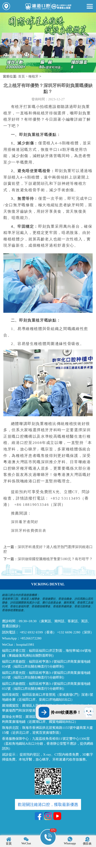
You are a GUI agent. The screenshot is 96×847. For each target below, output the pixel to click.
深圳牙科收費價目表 (28, 530)
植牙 (19, 107)
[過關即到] (48, 71)
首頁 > (23, 76)
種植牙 (33, 76)
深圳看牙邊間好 (25, 522)
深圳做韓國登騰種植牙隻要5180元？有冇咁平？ (55, 559)
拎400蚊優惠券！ (66, 712)
